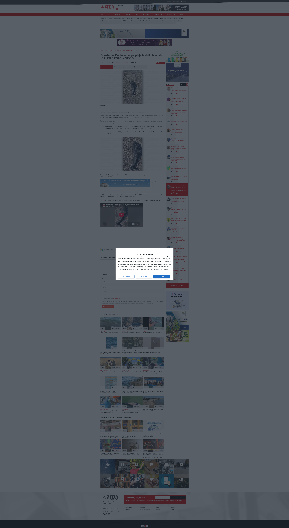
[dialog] (144, 264)
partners (126, 256)
